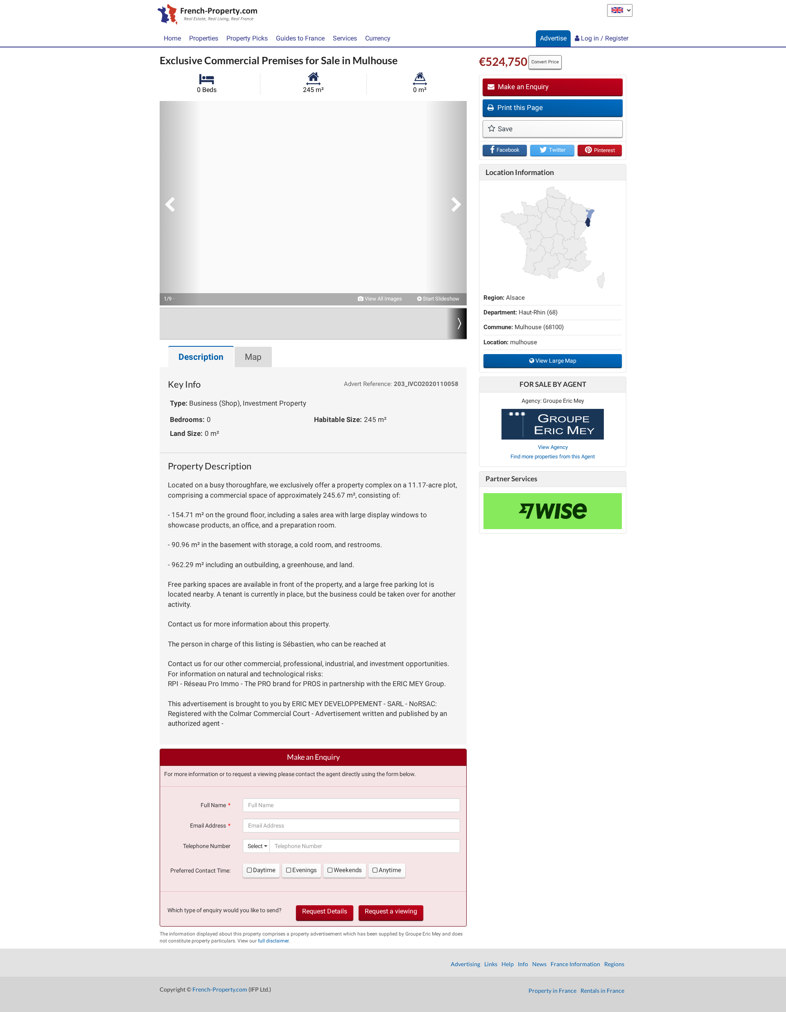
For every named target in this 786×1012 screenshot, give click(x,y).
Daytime (264, 870)
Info (523, 963)
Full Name (213, 805)
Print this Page (519, 107)
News (539, 963)
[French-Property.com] (205, 15)
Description (201, 357)
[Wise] (552, 511)
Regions (614, 963)
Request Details (324, 911)
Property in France (552, 990)
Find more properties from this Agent (552, 456)
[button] (180, 203)
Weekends (348, 870)
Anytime (390, 870)
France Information (575, 963)
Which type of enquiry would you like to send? (224, 910)
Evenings (304, 870)
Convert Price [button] (545, 62)
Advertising (465, 963)
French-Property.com (219, 989)
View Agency (553, 447)
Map (253, 357)
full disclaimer (273, 941)
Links (490, 963)
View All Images (383, 299)
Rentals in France (602, 990)
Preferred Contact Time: (200, 870)
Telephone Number (206, 846)
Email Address (208, 825)
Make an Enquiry (522, 87)
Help (507, 963)
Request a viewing (391, 911)
